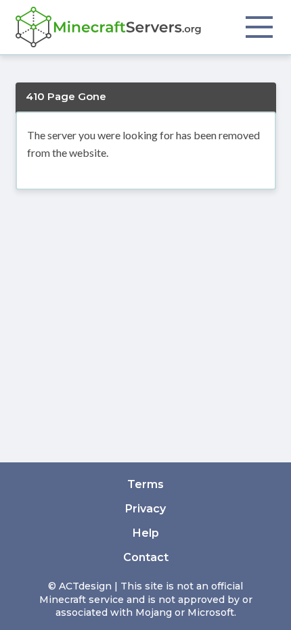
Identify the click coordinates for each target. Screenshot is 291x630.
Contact (146, 557)
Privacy (145, 508)
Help (146, 533)
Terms (145, 484)
